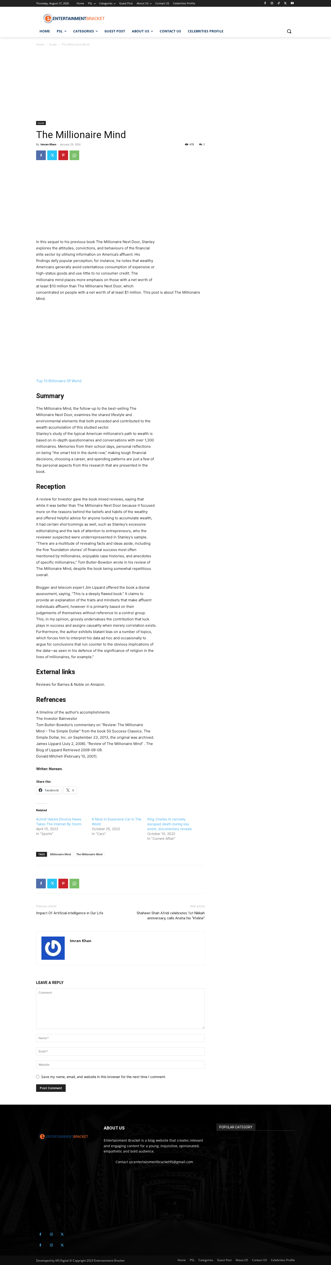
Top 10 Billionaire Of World (58, 381)
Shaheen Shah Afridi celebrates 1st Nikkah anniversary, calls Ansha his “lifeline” (171, 915)
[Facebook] (265, 3)
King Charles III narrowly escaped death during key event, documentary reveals (169, 824)
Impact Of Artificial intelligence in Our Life (69, 913)
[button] (289, 31)
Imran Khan (48, 144)
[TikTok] (279, 3)
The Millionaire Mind (89, 854)
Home (40, 44)
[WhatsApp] (74, 155)
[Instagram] (272, 3)
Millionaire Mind (60, 854)
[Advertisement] (120, 85)
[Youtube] (292, 3)
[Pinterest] (63, 155)
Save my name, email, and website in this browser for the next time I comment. (103, 1077)
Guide (53, 44)
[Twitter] (285, 3)
